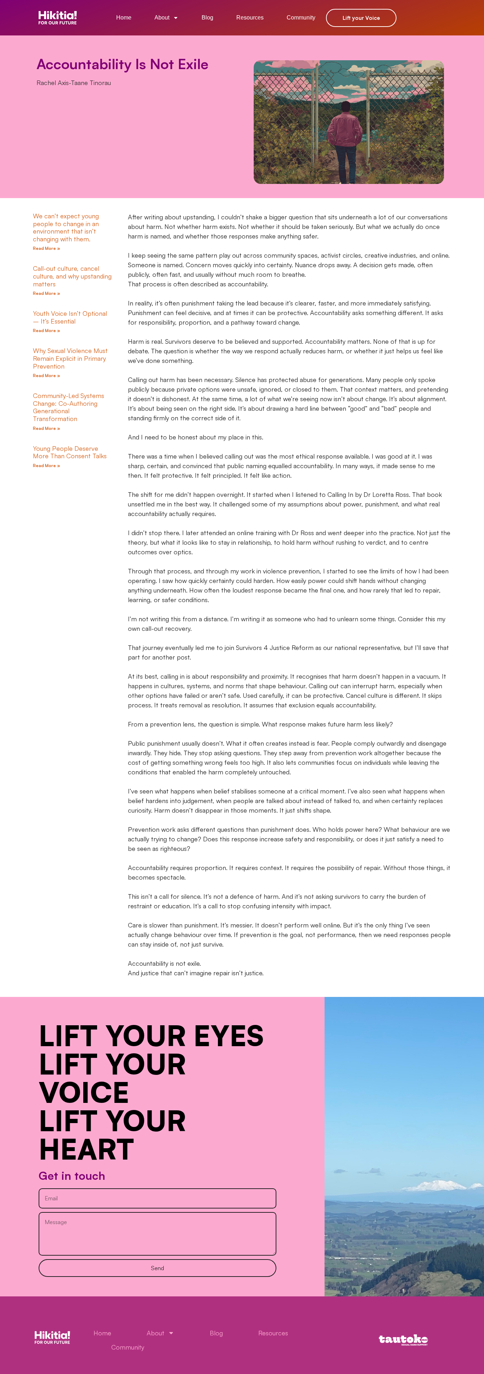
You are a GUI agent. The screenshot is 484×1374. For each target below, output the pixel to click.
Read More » (46, 248)
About (161, 18)
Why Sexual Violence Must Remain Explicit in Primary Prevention (70, 358)
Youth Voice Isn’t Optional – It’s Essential (70, 317)
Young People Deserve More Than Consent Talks (70, 452)
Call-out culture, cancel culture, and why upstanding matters (72, 275)
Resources (250, 18)
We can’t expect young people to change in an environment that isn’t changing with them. (66, 227)
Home (123, 18)
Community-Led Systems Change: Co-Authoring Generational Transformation (68, 407)
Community (301, 18)
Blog (207, 18)
